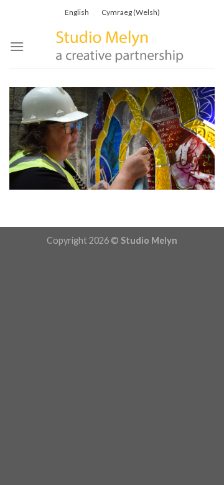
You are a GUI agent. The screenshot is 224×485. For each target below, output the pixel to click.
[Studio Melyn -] (119, 46)
